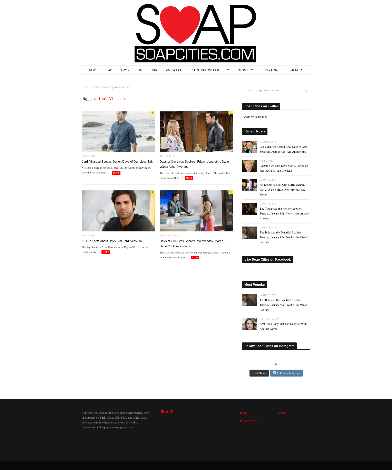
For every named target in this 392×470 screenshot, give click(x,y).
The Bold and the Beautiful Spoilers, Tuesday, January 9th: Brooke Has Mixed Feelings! (283, 237)
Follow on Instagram (288, 373)
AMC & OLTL (174, 70)
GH (140, 70)
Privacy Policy (248, 420)
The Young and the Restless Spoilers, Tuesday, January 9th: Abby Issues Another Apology (285, 213)
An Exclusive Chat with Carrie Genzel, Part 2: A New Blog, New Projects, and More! (282, 189)
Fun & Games (271, 70)
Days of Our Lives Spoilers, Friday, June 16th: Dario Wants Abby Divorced (194, 164)
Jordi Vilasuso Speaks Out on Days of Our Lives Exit (117, 161)
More (295, 70)
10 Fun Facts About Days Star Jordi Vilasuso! (112, 241)
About (281, 412)
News (93, 70)
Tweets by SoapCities (254, 117)
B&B (109, 70)
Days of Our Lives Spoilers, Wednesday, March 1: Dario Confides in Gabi (193, 243)
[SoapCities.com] (196, 32)
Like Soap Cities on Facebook (267, 259)
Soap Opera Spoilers (208, 70)
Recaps (243, 70)
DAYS (125, 70)
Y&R (154, 70)
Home (243, 412)
